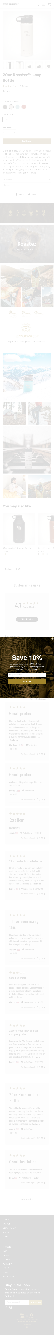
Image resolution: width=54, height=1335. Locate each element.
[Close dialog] (52, 638)
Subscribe (27, 681)
